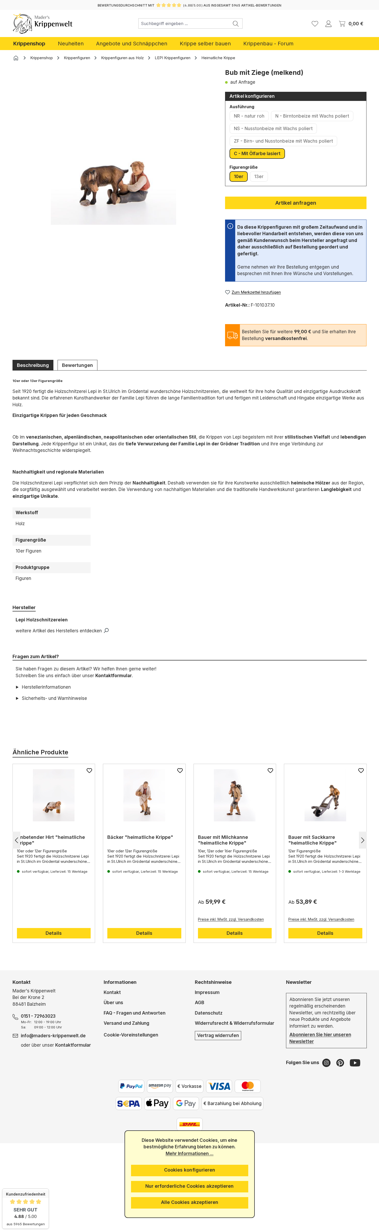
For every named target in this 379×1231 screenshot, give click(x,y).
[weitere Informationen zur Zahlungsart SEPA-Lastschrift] (128, 1103)
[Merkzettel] (315, 23)
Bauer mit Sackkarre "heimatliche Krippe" (312, 840)
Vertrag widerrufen (218, 1035)
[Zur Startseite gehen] (43, 23)
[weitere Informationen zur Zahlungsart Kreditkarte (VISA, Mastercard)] (219, 1086)
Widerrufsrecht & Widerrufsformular (234, 1023)
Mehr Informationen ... (190, 1153)
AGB (199, 1002)
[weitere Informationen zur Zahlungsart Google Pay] (186, 1103)
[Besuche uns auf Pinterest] (341, 1062)
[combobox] (183, 23)
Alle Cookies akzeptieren (189, 1202)
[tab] (33, 365)
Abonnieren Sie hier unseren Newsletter (320, 1038)
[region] (113, 155)
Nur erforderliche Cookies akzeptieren (189, 1186)
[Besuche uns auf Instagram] (327, 1062)
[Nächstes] (363, 840)
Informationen (120, 982)
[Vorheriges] (16, 840)
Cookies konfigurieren (189, 1170)
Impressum (207, 992)
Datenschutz (208, 1013)
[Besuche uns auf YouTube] (355, 1062)
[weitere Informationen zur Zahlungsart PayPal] (131, 1086)
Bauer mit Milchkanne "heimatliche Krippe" (223, 840)
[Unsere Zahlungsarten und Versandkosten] (189, 1124)
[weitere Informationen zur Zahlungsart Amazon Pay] (160, 1086)
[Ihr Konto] (328, 23)
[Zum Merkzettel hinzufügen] (89, 770)
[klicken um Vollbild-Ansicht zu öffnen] (113, 147)
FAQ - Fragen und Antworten (134, 1013)
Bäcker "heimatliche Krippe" (140, 837)
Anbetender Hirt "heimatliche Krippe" (51, 840)
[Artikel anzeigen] (54, 795)
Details (54, 933)
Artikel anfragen (295, 203)
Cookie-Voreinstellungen (131, 1034)
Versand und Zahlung (126, 1023)
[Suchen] (236, 23)
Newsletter (299, 982)
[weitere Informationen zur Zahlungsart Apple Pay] (157, 1103)
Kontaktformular (113, 675)
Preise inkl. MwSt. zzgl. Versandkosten (231, 919)
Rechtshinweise (213, 982)
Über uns (113, 1002)
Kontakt (112, 992)
